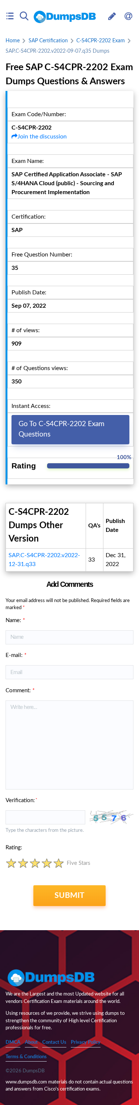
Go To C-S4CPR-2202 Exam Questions (62, 429)
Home (13, 40)
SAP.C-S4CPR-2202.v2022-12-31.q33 (44, 559)
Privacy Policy (85, 1042)
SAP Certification (48, 40)
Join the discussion (42, 137)
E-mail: (16, 655)
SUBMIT (69, 895)
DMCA (13, 1042)
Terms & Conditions (26, 1057)
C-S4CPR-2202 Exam (100, 40)
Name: (15, 620)
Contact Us (54, 1042)
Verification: (21, 800)
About (31, 1042)
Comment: (20, 690)
